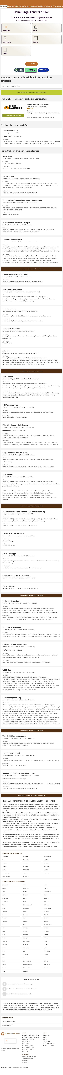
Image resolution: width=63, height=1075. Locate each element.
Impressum (25, 1051)
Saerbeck (46, 901)
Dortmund (25, 944)
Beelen (3, 961)
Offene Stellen (26, 1062)
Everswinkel (5, 898)
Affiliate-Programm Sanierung (30, 1037)
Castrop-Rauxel (47, 891)
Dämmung (3, 6)
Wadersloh (25, 921)
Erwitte (45, 938)
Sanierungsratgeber (49, 1043)
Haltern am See (26, 967)
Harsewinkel (26, 948)
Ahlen (3, 891)
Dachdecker (25, 1043)
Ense (24, 924)
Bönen (3, 931)
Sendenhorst (5, 885)
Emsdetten (46, 934)
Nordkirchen (5, 901)
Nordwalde (25, 934)
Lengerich (46, 911)
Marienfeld (25, 971)
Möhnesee (46, 904)
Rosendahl (46, 928)
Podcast (24, 1060)
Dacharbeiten (11, 6)
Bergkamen (4, 921)
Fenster (18, 6)
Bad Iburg (46, 921)
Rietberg (46, 954)
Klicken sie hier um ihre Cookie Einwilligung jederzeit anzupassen (14, 1067)
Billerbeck (25, 928)
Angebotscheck (35, 6)
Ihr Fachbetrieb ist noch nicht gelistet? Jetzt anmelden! (31, 795)
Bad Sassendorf (26, 941)
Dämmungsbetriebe (28, 1039)
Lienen (45, 885)
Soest (24, 918)
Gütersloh (46, 931)
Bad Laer (46, 888)
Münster (4, 918)
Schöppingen (47, 964)
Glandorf (25, 914)
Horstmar (46, 944)
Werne (3, 904)
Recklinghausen (47, 908)
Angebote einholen (7, 1025)
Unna (3, 971)
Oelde (3, 958)
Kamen (4, 938)
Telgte (3, 928)
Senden (4, 908)
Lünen (3, 951)
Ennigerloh (4, 911)
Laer (24, 951)
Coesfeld (46, 914)
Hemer (45, 948)
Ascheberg (4, 888)
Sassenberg (25, 888)
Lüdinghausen (5, 914)
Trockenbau (25, 6)
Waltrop (25, 891)
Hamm (3, 895)
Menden (46, 895)
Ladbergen (25, 938)
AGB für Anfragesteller (28, 1047)
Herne (45, 941)
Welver (3, 948)
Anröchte (46, 967)
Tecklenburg (47, 951)
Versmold (25, 958)
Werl (24, 885)
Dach (44, 1037)
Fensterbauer (26, 1041)
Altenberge (25, 954)
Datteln (4, 964)
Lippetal (4, 967)
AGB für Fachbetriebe (28, 1049)
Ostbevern (4, 944)
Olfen (3, 954)
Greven (24, 911)
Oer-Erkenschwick (27, 961)
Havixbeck (25, 895)
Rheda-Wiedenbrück (27, 964)
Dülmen (25, 898)
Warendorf (4, 941)
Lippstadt (46, 918)
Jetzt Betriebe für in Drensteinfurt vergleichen (31, 269)
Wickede (25, 931)
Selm (3, 934)
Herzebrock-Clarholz (27, 904)
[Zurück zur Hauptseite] (10, 1033)
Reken (45, 958)
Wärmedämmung (20, 1005)
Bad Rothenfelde (48, 924)
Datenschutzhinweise (28, 1045)
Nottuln (25, 901)
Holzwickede (26, 908)
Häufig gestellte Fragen (9, 1021)
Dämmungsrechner (46, 6)
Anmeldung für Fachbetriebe (30, 1035)
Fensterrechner (58, 6)
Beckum (4, 924)
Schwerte (46, 898)
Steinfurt (46, 961)
